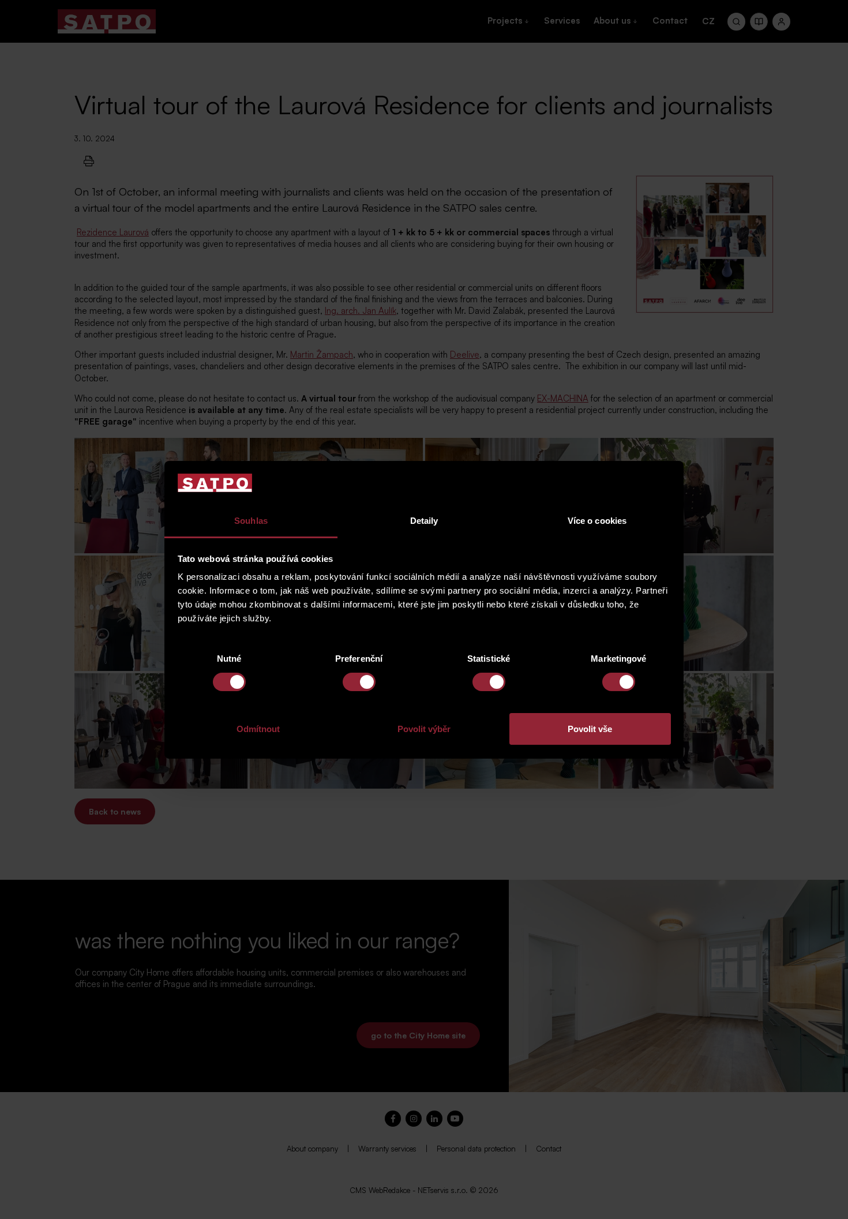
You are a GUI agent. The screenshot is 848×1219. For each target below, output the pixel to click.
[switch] (359, 682)
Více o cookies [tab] (597, 521)
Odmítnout (258, 729)
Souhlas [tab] (251, 521)
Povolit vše (590, 729)
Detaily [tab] (424, 521)
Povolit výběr (424, 729)
